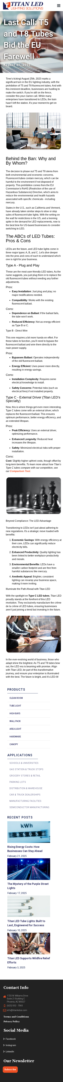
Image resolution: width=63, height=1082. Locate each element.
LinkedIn (9, 1051)
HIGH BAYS (14, 713)
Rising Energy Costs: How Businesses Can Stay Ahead (24, 849)
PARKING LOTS (17, 782)
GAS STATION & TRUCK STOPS (26, 769)
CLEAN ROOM (16, 698)
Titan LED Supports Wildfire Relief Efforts (28, 960)
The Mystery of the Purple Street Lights (28, 886)
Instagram (10, 1045)
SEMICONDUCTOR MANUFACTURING (29, 807)
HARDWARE (15, 736)
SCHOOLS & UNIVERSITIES (24, 763)
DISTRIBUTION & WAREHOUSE (26, 788)
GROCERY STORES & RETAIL (25, 775)
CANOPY (13, 744)
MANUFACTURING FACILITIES (25, 801)
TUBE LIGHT (15, 706)
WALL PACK (15, 721)
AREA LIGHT (15, 729)
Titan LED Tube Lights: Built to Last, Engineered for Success (26, 923)
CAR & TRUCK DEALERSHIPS (25, 794)
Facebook (10, 1039)
